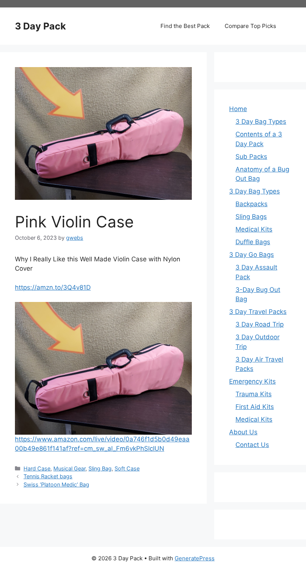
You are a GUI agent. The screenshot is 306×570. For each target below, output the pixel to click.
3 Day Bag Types (260, 121)
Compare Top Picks (250, 25)
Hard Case (37, 468)
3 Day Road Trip (259, 324)
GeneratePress (195, 558)
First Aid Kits (254, 406)
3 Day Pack (40, 26)
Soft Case (127, 468)
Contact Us (252, 444)
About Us (243, 432)
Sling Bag (100, 468)
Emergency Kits (252, 381)
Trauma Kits (253, 394)
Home (238, 109)
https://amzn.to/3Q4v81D (53, 287)
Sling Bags (251, 216)
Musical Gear (69, 468)
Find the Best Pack (185, 25)
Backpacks (251, 204)
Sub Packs (251, 156)
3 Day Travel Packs (258, 311)
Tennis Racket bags (48, 476)
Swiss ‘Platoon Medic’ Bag (56, 484)
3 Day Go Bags (251, 254)
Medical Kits (253, 229)
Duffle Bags (252, 242)
